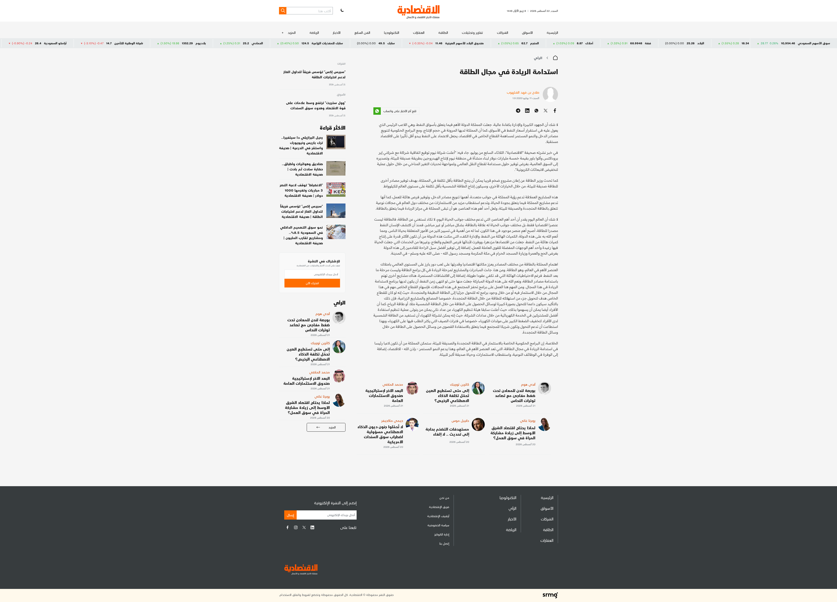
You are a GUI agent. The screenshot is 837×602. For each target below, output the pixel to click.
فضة (689, 43)
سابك (432, 43)
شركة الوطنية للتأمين (169, 43)
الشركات (502, 32)
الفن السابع (362, 32)
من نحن (444, 497)
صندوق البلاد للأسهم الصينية (505, 43)
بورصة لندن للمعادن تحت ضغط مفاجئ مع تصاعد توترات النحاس (514, 395)
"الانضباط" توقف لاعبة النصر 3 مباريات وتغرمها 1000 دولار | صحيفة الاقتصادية (301, 190)
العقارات (418, 32)
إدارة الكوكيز (441, 534)
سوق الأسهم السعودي (814, 43)
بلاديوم (242, 43)
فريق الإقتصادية (439, 507)
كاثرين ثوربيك (459, 384)
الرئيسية (552, 32)
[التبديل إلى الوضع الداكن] (341, 10)
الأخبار (336, 32)
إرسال (290, 515)
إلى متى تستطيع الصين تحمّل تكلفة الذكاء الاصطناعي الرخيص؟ (447, 395)
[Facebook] (287, 527)
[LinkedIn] (312, 527)
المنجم (575, 43)
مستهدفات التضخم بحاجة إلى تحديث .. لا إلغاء (447, 431)
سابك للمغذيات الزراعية (368, 43)
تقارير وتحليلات (472, 32)
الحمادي (298, 43)
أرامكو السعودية (96, 43)
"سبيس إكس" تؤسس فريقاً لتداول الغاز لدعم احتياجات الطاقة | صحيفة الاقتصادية (301, 211)
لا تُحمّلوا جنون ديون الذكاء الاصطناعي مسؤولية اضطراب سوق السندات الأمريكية (380, 434)
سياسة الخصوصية (438, 525)
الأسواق (527, 32)
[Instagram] (296, 527)
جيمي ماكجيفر (392, 420)
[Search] (282, 10)
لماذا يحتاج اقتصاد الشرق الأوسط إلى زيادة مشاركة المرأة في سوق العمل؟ (512, 432)
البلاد (741, 43)
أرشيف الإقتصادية (438, 516)
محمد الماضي (393, 384)
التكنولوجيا (391, 32)
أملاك (630, 43)
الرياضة (314, 32)
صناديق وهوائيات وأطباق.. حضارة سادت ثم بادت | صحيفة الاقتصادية (302, 169)
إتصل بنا (444, 543)
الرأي (538, 58)
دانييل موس (460, 420)
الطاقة (443, 32)
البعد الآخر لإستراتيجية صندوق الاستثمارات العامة (384, 395)
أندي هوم (528, 384)
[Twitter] (304, 527)
